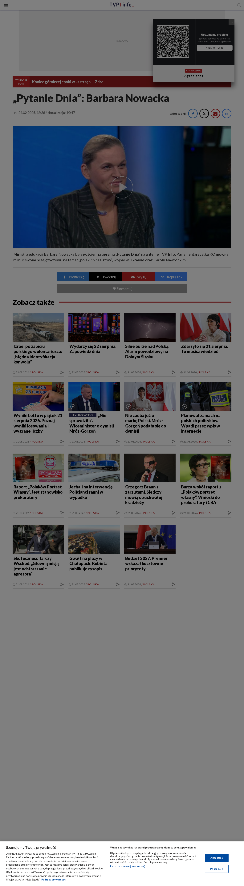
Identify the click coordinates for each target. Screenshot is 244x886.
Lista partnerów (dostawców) (127, 866)
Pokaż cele (216, 868)
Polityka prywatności (53, 879)
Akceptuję (216, 857)
